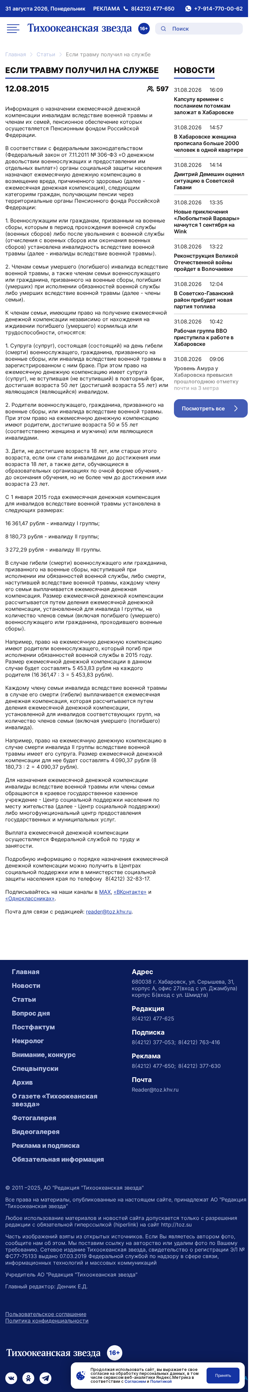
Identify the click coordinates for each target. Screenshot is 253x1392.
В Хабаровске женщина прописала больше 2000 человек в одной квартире (208, 143)
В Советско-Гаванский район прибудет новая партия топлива (204, 300)
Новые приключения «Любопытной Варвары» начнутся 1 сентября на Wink (207, 221)
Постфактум (33, 1027)
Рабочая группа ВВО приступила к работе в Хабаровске (204, 337)
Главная (15, 54)
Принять (223, 1375)
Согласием (135, 1381)
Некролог (28, 1041)
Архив (22, 1082)
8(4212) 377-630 (199, 1066)
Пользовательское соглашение (45, 1314)
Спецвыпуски (35, 1068)
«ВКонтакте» (130, 892)
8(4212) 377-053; (154, 1042)
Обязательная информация (58, 1159)
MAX (105, 892)
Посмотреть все (215, 410)
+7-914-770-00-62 (218, 8)
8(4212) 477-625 (153, 1018)
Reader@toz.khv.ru (155, 1089)
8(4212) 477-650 (153, 8)
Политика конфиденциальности (47, 1320)
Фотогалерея (34, 1118)
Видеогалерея (36, 1132)
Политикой (161, 1381)
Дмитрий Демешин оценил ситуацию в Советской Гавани (209, 181)
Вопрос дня (31, 1013)
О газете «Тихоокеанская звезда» (55, 1100)
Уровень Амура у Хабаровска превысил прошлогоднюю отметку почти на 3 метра (206, 378)
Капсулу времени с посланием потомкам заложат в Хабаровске (204, 106)
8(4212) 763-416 (199, 1042)
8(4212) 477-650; (154, 1066)
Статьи (46, 54)
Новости (26, 986)
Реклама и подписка (46, 1145)
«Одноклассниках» (30, 898)
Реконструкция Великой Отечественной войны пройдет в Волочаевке (206, 262)
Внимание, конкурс (44, 1055)
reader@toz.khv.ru (108, 911)
